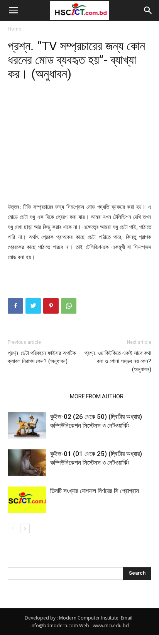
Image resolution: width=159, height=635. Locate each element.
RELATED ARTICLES (36, 396)
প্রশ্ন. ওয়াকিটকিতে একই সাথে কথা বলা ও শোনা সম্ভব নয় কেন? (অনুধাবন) (118, 361)
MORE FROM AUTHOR (96, 396)
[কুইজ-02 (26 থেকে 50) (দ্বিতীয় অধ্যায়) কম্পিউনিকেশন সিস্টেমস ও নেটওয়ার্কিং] (27, 425)
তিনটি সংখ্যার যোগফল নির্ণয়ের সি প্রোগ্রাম (94, 491)
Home (14, 29)
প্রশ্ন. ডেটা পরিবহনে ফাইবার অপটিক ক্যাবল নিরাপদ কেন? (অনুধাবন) (42, 357)
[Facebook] (15, 306)
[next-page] (25, 528)
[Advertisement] (79, 145)
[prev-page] (12, 528)
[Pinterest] (51, 306)
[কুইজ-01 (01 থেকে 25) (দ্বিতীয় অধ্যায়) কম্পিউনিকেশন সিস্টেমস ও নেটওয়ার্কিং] (27, 462)
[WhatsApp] (68, 306)
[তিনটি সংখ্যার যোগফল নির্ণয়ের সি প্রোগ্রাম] (27, 499)
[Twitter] (33, 306)
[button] (13, 10)
